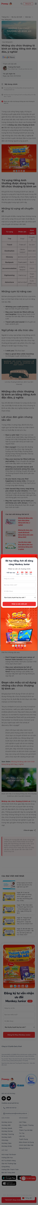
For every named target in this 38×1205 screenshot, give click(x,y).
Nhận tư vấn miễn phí (19, 604)
